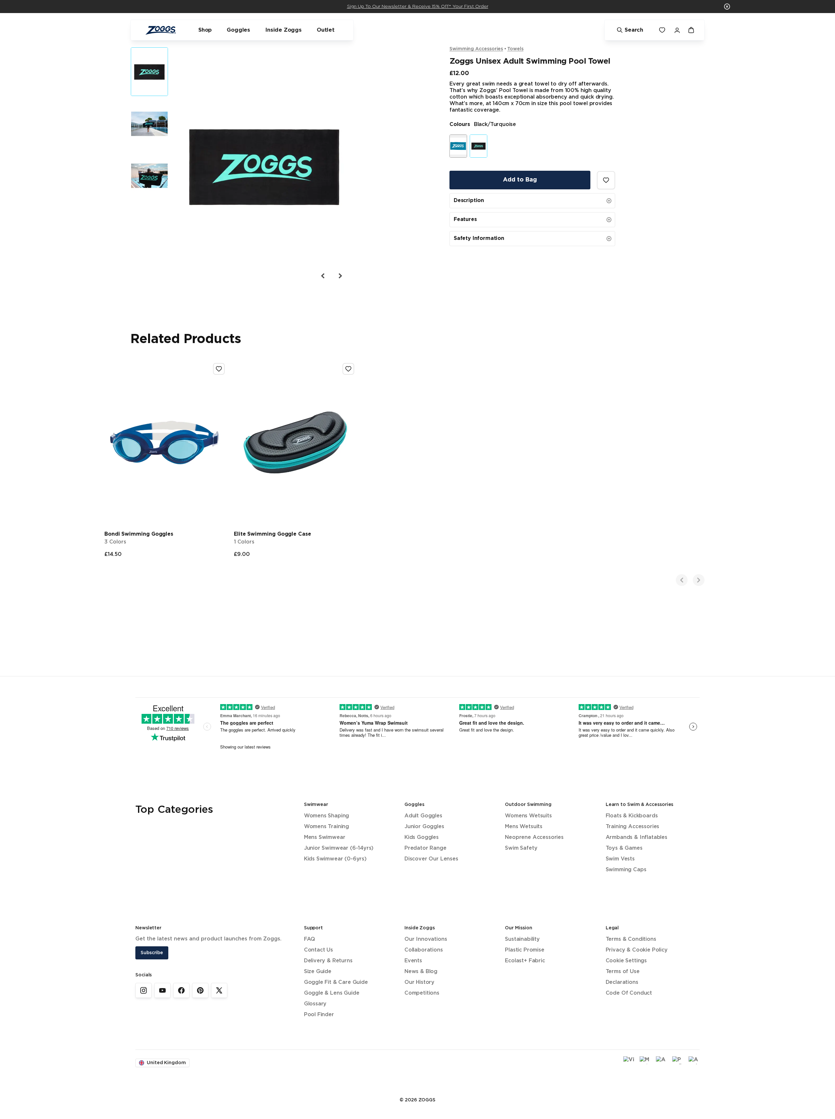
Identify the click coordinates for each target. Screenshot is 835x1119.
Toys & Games (624, 848)
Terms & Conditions (631, 939)
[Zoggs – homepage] (160, 30)
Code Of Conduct (629, 993)
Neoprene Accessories (534, 837)
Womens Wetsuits (528, 815)
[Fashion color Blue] (458, 146)
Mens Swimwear (324, 837)
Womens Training (326, 826)
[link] (143, 990)
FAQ (309, 939)
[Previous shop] (682, 580)
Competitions (421, 993)
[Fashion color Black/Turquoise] (478, 146)
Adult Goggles (423, 815)
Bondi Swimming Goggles (138, 534)
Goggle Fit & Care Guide (336, 982)
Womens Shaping (326, 815)
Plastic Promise (524, 950)
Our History (419, 982)
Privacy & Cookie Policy (637, 950)
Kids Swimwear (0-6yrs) (335, 859)
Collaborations (423, 950)
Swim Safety (521, 848)
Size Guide (317, 971)
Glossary (315, 1003)
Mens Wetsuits (523, 826)
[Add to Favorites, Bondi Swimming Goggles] (219, 369)
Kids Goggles (421, 837)
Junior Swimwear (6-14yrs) (339, 848)
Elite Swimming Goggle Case (272, 534)
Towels (515, 49)
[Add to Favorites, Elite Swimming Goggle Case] (348, 369)
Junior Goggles (424, 826)
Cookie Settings (626, 960)
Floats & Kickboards (632, 815)
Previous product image (323, 276)
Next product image (340, 276)
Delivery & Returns (328, 960)
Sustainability (522, 939)
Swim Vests (620, 859)
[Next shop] (699, 580)
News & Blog (420, 971)
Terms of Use (623, 971)
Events (413, 960)
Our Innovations (425, 939)
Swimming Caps (626, 869)
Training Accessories (632, 826)
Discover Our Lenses (431, 859)
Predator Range (425, 848)
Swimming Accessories (476, 49)
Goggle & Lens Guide (331, 993)
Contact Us (318, 950)
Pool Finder (319, 1014)
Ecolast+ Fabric (525, 960)
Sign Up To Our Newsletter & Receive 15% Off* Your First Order (417, 6)
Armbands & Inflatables (636, 837)
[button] (727, 6)
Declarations (622, 982)
